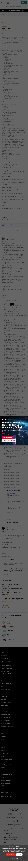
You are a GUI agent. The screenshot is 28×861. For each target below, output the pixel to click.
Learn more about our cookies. (17, 851)
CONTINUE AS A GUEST (9, 440)
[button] (14, 858)
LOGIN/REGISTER (7, 437)
